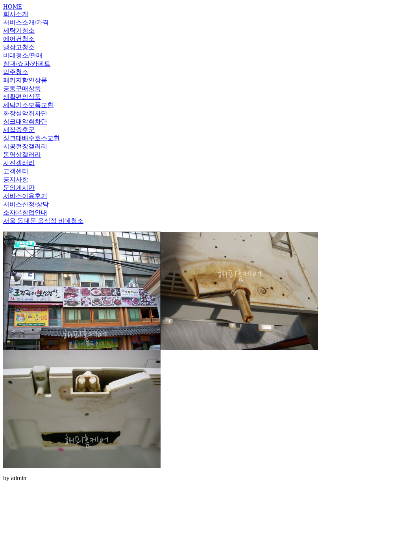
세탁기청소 (19, 30)
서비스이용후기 (25, 196)
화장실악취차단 (25, 113)
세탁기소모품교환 (28, 105)
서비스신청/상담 (26, 204)
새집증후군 (19, 129)
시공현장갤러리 (25, 146)
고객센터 (15, 171)
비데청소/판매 (23, 55)
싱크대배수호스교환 (31, 138)
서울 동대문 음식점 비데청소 (43, 220)
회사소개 (15, 14)
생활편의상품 (22, 96)
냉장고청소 (19, 47)
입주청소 (15, 72)
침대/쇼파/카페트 (26, 63)
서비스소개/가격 (26, 22)
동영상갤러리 (22, 154)
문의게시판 (19, 187)
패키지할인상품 (25, 80)
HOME (12, 6)
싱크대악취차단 (25, 121)
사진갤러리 (19, 163)
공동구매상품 (22, 88)
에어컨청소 (19, 38)
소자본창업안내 (25, 212)
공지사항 (15, 179)
